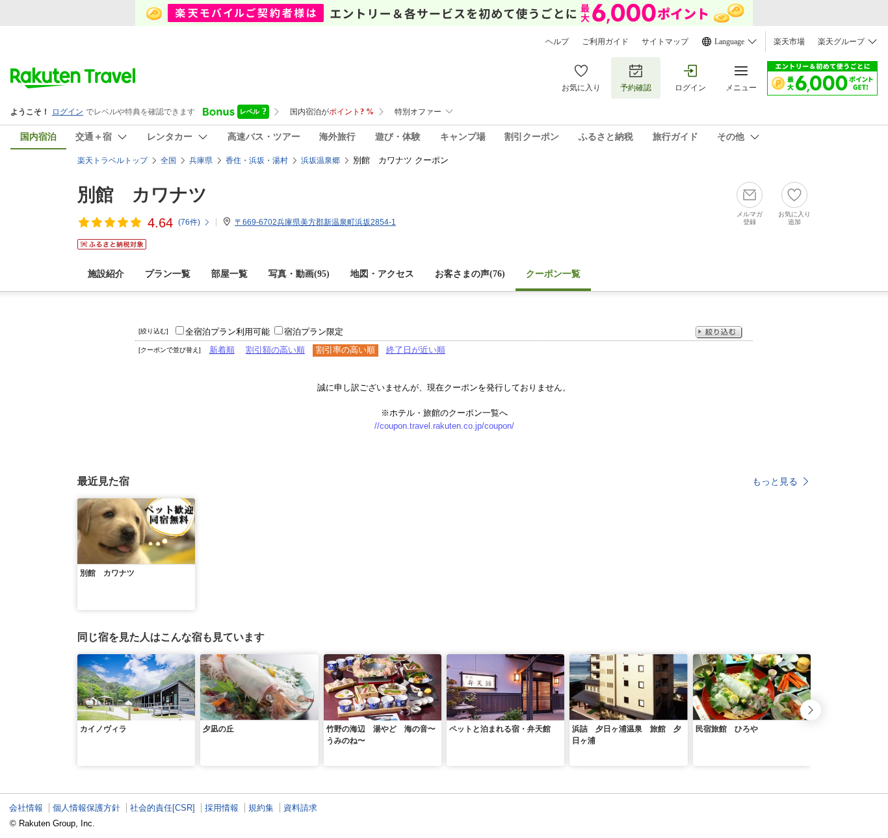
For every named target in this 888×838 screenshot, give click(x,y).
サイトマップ (665, 41)
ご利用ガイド (605, 41)
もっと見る (775, 481)
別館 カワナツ (142, 194)
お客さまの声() (470, 274)
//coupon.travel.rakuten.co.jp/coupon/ (444, 426)
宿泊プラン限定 (313, 331)
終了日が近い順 (415, 350)
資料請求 (300, 808)
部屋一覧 (229, 274)
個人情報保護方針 (86, 808)
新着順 (222, 350)
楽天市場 (789, 41)
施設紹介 (106, 274)
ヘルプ (557, 41)
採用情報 (222, 808)
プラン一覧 (167, 274)
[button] (187, 506)
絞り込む (719, 332)
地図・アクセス (382, 274)
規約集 (261, 808)
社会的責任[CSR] (162, 808)
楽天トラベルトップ (112, 160)
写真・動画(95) (299, 274)
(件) (189, 222)
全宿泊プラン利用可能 (227, 331)
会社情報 (26, 808)
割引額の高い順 (275, 350)
